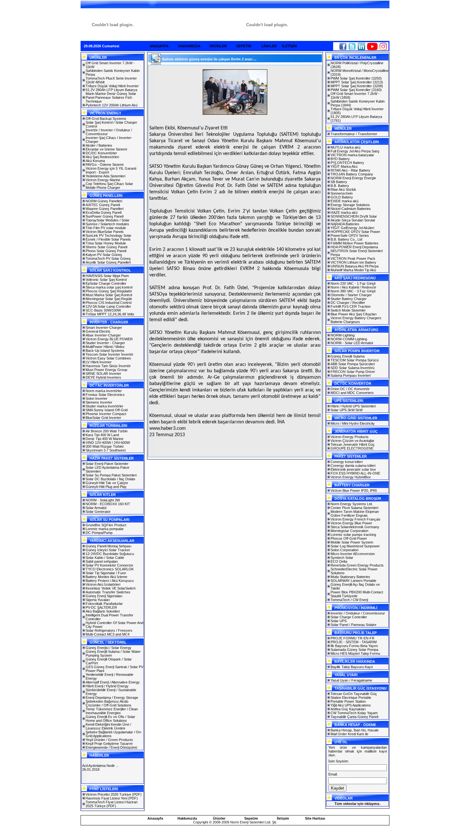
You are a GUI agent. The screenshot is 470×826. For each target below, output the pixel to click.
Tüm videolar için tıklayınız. (357, 804)
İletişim (283, 818)
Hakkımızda (187, 818)
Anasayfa (155, 818)
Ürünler (219, 818)
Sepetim (251, 818)
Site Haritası (315, 818)
